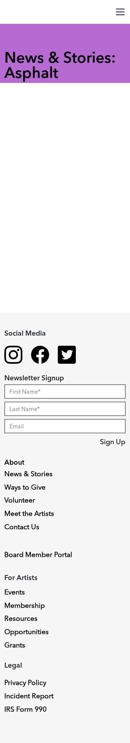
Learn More (33, 396)
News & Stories (28, 473)
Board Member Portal (38, 554)
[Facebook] (40, 356)
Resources (21, 618)
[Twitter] (67, 356)
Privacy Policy (25, 682)
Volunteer (19, 500)
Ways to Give (25, 487)
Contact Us (21, 526)
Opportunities (26, 631)
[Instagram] (13, 356)
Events (14, 592)
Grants (14, 645)
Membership (24, 605)
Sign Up (112, 441)
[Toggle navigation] (120, 12)
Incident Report (28, 695)
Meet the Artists (29, 513)
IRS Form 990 (25, 709)
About (14, 462)
